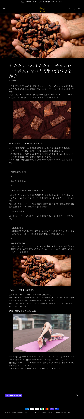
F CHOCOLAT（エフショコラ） (19, 412)
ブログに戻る (43, 384)
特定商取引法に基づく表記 (63, 412)
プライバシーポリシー (48, 412)
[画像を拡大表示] (42, 139)
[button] (4, 9)
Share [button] (14, 375)
